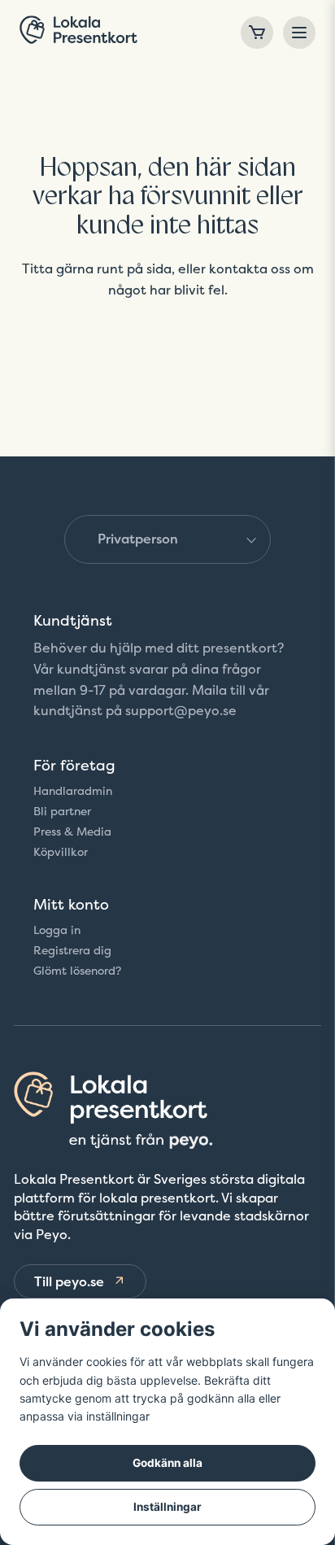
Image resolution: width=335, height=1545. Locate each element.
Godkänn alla (167, 1462)
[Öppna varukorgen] (257, 32)
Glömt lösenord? (77, 970)
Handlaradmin (72, 790)
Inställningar (167, 1506)
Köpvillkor (60, 852)
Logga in (56, 930)
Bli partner (62, 811)
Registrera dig (72, 950)
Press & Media (72, 831)
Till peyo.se (69, 1281)
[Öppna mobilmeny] (299, 32)
